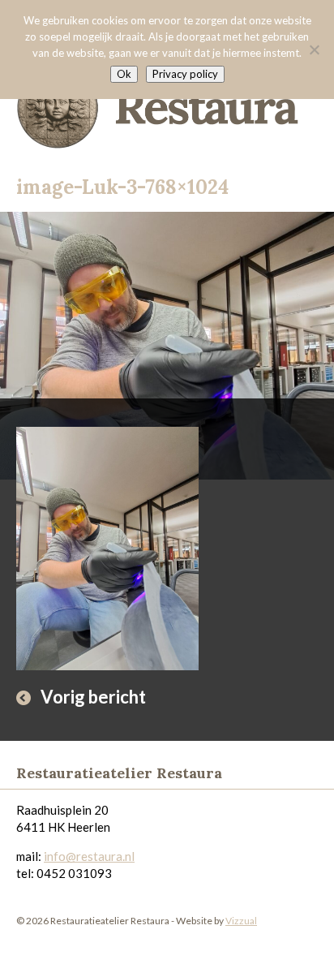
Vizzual (241, 921)
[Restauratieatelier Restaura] (167, 102)
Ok (124, 73)
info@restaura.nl (89, 856)
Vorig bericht (93, 697)
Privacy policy (185, 73)
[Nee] (314, 49)
